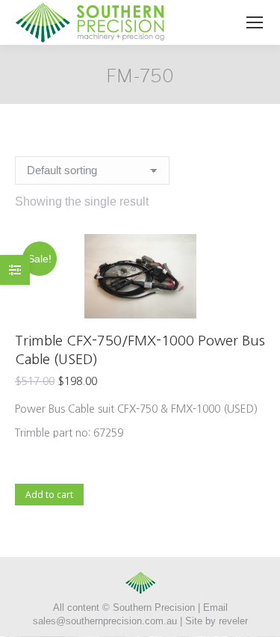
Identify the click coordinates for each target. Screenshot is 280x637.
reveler (233, 621)
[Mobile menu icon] (254, 22)
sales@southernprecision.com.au (105, 621)
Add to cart (49, 493)
